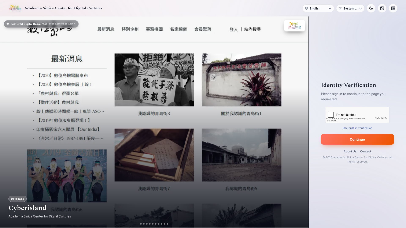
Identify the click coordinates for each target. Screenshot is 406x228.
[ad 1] (141, 224)
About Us (350, 151)
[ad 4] (150, 224)
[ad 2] (144, 224)
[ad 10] (167, 224)
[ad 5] (153, 224)
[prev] (7, 122)
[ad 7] (158, 224)
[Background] (382, 8)
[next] (301, 122)
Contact (365, 151)
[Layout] (393, 8)
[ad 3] (147, 224)
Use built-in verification (357, 128)
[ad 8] (161, 224)
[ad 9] (164, 224)
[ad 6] (155, 224)
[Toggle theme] (371, 8)
